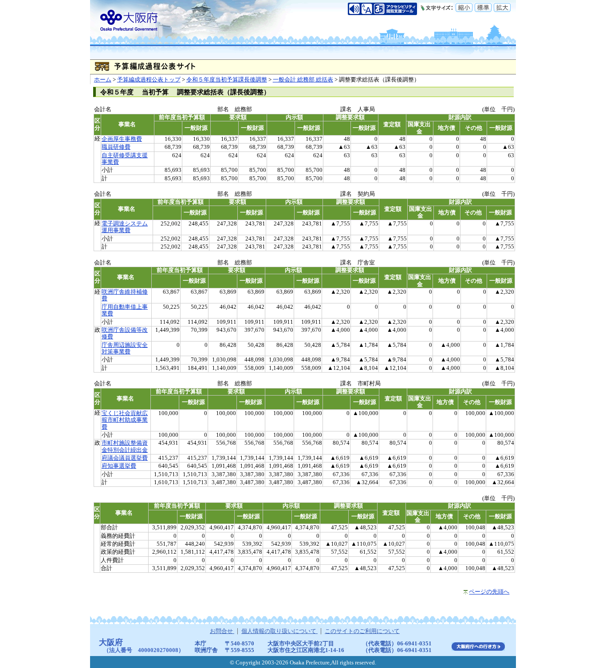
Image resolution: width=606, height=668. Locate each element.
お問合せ (222, 631)
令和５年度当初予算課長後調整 (226, 80)
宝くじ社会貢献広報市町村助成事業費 (125, 420)
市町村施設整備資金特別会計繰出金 (125, 446)
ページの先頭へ (489, 592)
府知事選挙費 (119, 466)
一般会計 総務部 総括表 (303, 80)
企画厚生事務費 (122, 139)
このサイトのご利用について (362, 631)
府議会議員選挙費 (125, 458)
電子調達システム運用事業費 (125, 227)
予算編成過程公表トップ (149, 80)
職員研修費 (116, 147)
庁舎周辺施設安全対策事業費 (125, 348)
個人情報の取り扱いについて (279, 631)
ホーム (102, 80)
